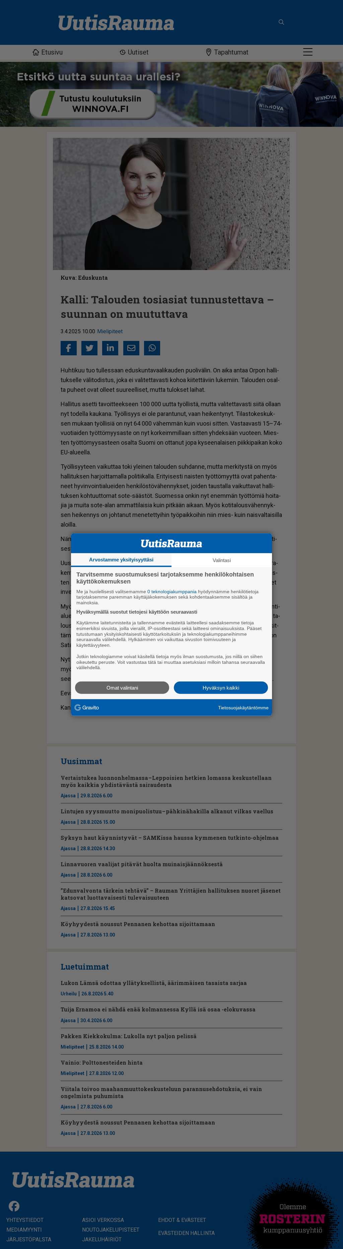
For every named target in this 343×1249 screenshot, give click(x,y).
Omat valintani (122, 688)
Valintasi (222, 560)
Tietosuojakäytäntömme (243, 707)
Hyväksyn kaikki (221, 688)
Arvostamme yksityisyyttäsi (121, 559)
